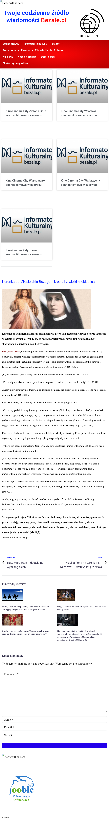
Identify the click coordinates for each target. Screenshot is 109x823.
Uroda (48, 50)
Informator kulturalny (35, 44)
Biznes (56, 44)
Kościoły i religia (27, 57)
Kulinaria (8, 57)
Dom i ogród (48, 57)
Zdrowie (39, 50)
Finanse (25, 50)
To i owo (58, 50)
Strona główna (11, 44)
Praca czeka (9, 50)
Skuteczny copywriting (15, 63)
